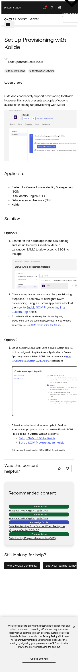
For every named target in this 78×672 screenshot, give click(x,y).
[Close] (74, 627)
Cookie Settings (39, 658)
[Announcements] (44, 7)
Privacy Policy (50, 636)
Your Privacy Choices (26, 639)
